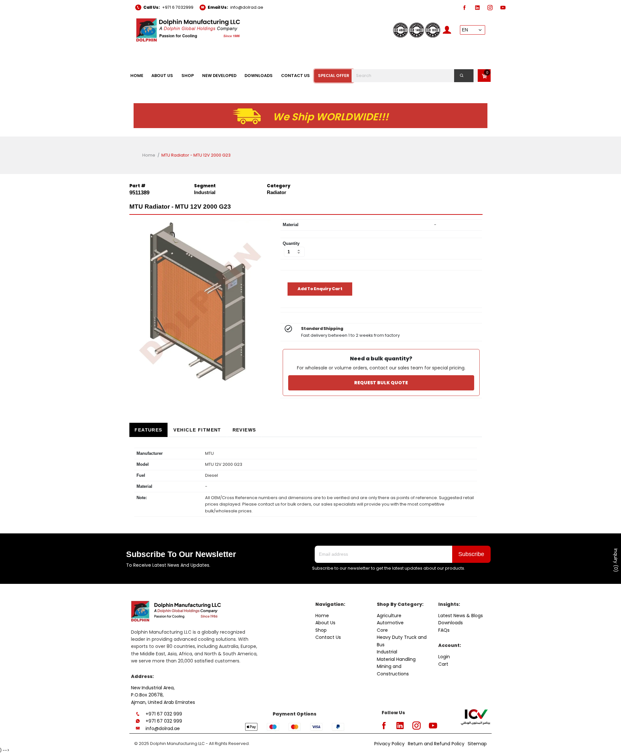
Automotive (390, 622)
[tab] (148, 430)
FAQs (444, 630)
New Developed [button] (219, 75)
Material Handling (396, 659)
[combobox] (416, 75)
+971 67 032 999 (164, 714)
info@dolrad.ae (246, 7)
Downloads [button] (259, 75)
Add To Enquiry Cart (320, 288)
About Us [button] (162, 75)
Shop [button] (187, 75)
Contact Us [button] (295, 75)
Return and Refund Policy (436, 743)
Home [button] (136, 75)
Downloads (450, 622)
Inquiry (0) (616, 560)
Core (382, 630)
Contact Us (328, 637)
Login (444, 656)
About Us (325, 622)
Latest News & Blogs (460, 615)
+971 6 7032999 (177, 7)
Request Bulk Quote (381, 382)
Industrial (387, 652)
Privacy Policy (389, 743)
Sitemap (477, 743)
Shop (321, 630)
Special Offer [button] (333, 75)
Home (148, 155)
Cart (443, 664)
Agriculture (389, 615)
